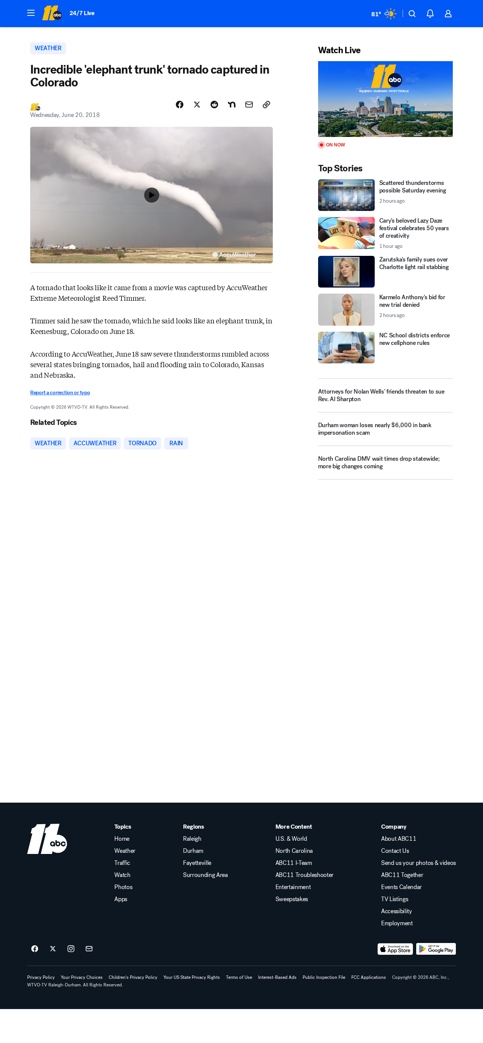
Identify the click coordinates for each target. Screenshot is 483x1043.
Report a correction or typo (60, 392)
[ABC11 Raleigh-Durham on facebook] (34, 949)
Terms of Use (239, 977)
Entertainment (293, 887)
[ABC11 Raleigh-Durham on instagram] (70, 949)
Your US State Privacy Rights (191, 977)
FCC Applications (368, 977)
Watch (122, 875)
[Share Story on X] (197, 104)
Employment (397, 923)
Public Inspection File (324, 977)
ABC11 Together (402, 875)
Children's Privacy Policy (133, 977)
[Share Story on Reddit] (214, 104)
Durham (193, 851)
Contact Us (395, 851)
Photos (123, 887)
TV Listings (394, 899)
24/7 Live (82, 13)
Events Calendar (401, 887)
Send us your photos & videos (418, 863)
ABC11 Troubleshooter (304, 875)
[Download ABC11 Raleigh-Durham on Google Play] (436, 949)
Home (121, 839)
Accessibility (396, 911)
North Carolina (294, 851)
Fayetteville (197, 863)
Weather (124, 851)
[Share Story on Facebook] (179, 104)
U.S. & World (291, 839)
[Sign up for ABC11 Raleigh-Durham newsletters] (89, 949)
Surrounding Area (205, 875)
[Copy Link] (266, 104)
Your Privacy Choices (82, 977)
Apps (120, 899)
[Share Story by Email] (249, 104)
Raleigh (192, 839)
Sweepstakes (291, 899)
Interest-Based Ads (277, 977)
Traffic (122, 863)
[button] (31, 12)
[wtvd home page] (47, 839)
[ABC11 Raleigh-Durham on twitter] (52, 949)
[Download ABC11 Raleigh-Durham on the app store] (395, 949)
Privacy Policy (41, 977)
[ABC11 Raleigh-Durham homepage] (52, 13)
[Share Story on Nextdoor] (231, 104)
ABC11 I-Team (293, 863)
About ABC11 (398, 839)
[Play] (385, 99)
